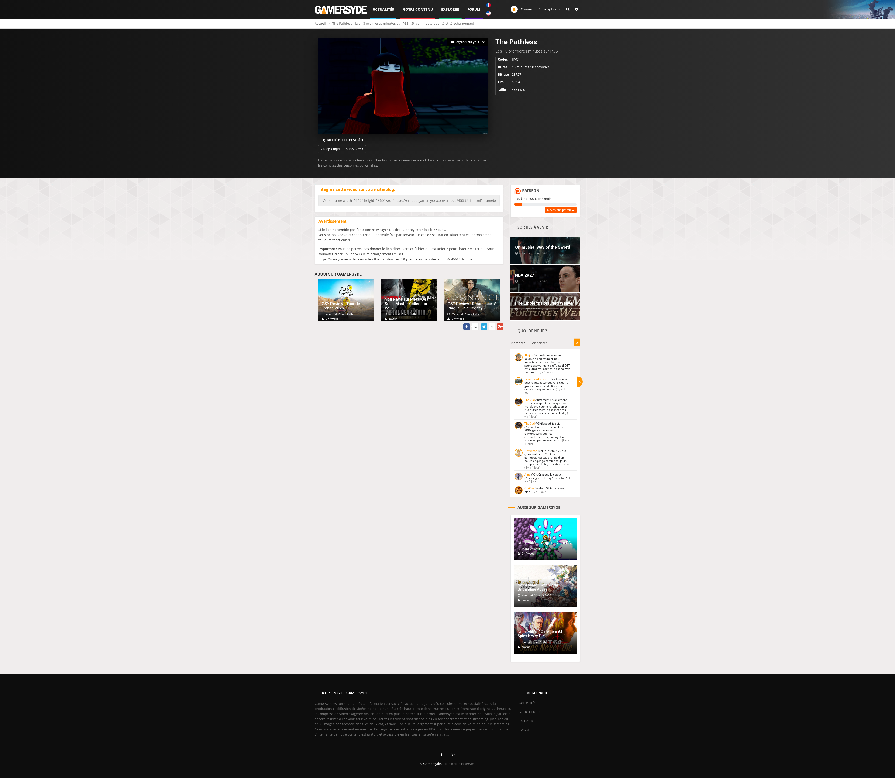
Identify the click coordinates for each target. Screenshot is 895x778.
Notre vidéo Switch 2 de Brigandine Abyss (538, 587)
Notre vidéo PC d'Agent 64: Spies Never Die (540, 634)
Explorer (450, 9)
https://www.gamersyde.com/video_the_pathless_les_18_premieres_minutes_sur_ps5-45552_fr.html (395, 259)
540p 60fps (354, 149)
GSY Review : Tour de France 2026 (341, 305)
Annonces (539, 343)
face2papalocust (535, 379)
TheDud (529, 400)
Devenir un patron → (560, 210)
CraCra (529, 488)
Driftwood (530, 451)
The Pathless (516, 42)
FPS (501, 82)
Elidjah (528, 355)
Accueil (320, 23)
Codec (503, 59)
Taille (502, 89)
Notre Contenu (417, 9)
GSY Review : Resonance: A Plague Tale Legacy (472, 305)
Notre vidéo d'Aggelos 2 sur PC (544, 543)
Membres (517, 343)
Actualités (383, 9)
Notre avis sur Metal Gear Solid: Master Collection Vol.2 (407, 303)
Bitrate (503, 74)
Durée (502, 67)
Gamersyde (432, 763)
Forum (473, 9)
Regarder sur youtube (469, 42)
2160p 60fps (330, 149)
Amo (527, 474)
